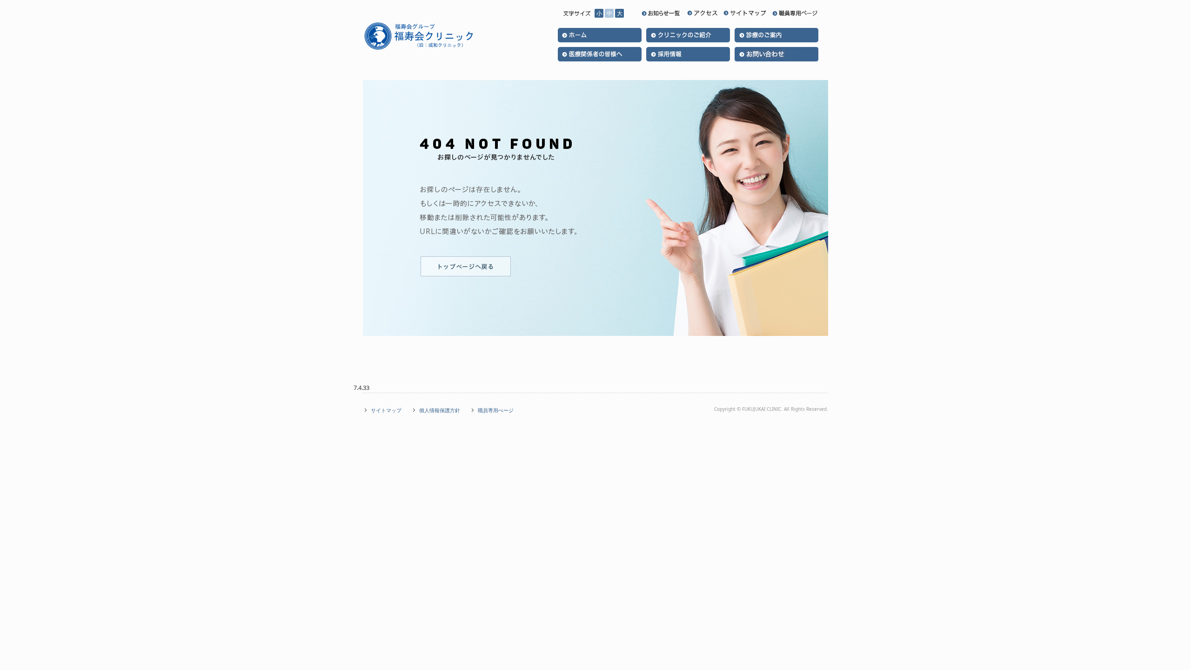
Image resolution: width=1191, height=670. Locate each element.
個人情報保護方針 (439, 410)
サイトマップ (386, 410)
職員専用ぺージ (496, 410)
